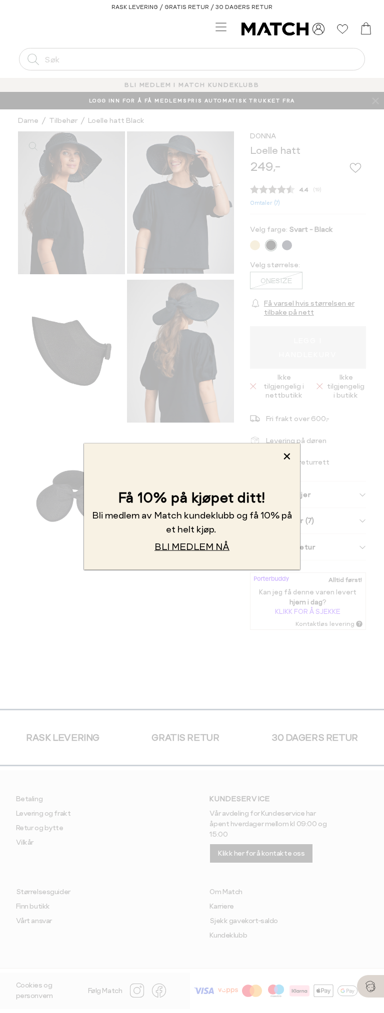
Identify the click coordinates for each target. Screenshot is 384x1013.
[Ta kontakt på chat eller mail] (370, 986)
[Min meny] (318, 29)
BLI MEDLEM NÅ (192, 546)
